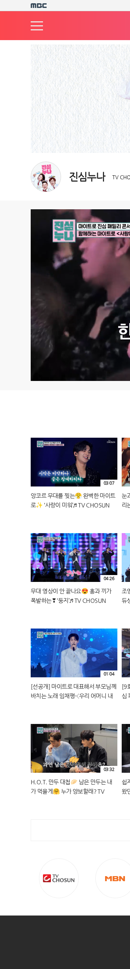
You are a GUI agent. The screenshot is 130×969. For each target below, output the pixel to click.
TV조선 (59, 878)
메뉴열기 (37, 25)
